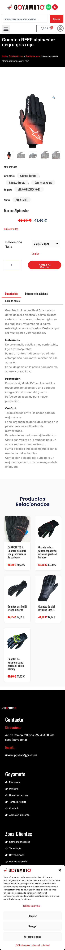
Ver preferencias (32, 936)
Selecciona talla (13, 244)
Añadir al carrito (44, 266)
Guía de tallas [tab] (12, 301)
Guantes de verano (43, 182)
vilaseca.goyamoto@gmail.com (21, 755)
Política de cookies (23, 945)
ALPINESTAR (21, 200)
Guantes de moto (16, 56)
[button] (60, 870)
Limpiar (35, 253)
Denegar (32, 926)
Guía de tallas (11, 229)
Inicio (4, 56)
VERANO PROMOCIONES (29, 189)
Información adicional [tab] (36, 293)
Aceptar (33, 916)
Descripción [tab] (11, 293)
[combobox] (25, 19)
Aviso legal (36, 945)
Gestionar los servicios (31, 905)
